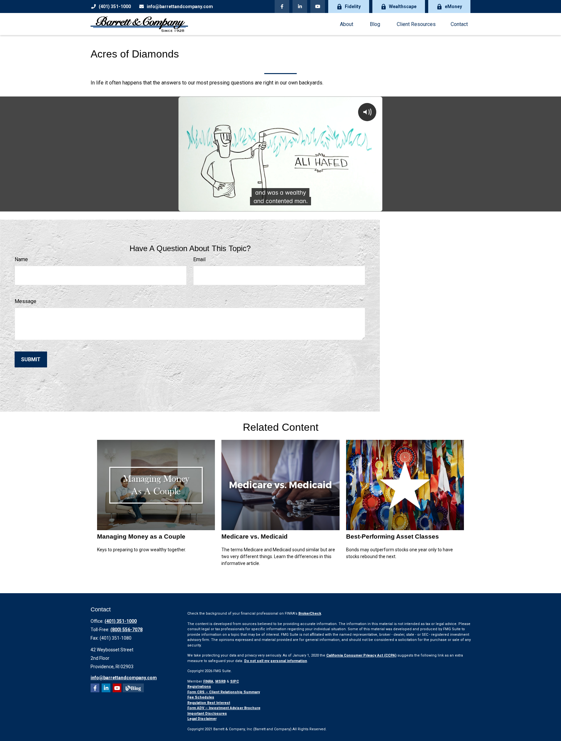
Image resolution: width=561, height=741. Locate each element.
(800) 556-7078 (126, 629)
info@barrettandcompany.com (180, 6)
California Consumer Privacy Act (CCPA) (361, 655)
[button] (346, 24)
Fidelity (353, 6)
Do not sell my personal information (275, 661)
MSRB (220, 681)
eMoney (453, 6)
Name (21, 259)
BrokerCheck (309, 613)
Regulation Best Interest (208, 703)
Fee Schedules (200, 697)
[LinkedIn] (300, 6)
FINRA (208, 681)
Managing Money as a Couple (141, 536)
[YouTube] (317, 6)
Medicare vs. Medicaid (254, 536)
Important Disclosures (207, 713)
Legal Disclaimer (202, 719)
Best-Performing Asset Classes (392, 536)
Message (25, 301)
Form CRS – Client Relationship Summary (223, 692)
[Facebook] (282, 6)
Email (199, 259)
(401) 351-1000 (115, 6)
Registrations (199, 686)
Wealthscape (403, 6)
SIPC (234, 681)
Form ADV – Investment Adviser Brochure (223, 708)
